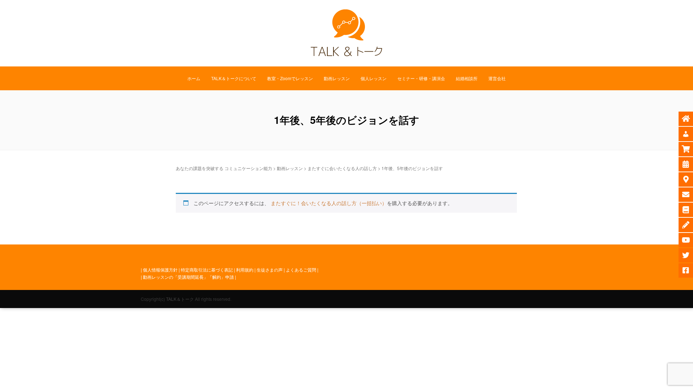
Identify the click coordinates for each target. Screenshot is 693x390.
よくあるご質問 (301, 269)
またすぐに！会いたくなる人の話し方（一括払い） (329, 203)
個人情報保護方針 (160, 269)
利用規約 (244, 269)
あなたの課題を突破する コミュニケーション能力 (224, 168)
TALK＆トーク (180, 299)
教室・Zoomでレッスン (290, 78)
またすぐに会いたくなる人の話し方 (342, 168)
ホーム (193, 78)
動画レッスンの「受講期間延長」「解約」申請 (188, 277)
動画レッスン (337, 78)
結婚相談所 (467, 78)
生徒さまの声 (270, 269)
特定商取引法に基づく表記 (207, 269)
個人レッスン (374, 78)
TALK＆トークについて (233, 78)
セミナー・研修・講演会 (421, 78)
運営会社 (497, 78)
